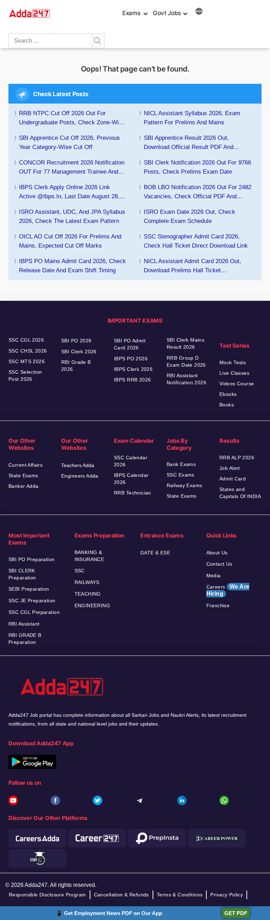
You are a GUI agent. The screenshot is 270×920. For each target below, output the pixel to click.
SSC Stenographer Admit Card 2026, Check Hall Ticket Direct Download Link (196, 241)
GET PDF (235, 913)
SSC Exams (180, 475)
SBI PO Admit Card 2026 (130, 344)
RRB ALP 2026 (236, 457)
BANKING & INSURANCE (89, 555)
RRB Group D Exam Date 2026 (186, 361)
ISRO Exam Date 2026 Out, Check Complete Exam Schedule (189, 216)
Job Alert (229, 468)
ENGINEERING (92, 605)
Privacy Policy (226, 894)
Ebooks (228, 394)
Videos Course (236, 383)
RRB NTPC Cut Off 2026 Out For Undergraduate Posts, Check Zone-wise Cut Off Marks (72, 118)
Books (226, 405)
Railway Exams (184, 485)
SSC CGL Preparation (34, 612)
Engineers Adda (79, 476)
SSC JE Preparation (32, 600)
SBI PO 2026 (76, 340)
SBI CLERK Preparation (22, 574)
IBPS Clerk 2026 (133, 369)
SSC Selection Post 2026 (25, 375)
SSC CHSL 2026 (27, 351)
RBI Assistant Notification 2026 (187, 379)
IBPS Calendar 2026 (131, 478)
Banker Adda (23, 486)
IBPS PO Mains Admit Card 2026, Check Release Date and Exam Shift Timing (72, 266)
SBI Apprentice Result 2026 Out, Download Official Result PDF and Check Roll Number (188, 143)
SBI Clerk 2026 (79, 351)
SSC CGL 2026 (26, 340)
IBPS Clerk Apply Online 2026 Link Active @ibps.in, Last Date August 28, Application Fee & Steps (69, 192)
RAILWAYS (87, 582)
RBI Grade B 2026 (76, 365)
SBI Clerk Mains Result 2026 (185, 343)
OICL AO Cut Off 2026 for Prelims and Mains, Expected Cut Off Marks (70, 241)
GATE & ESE (155, 552)
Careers (228, 590)
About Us (217, 552)
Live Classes (234, 373)
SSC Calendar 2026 (130, 461)
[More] (199, 12)
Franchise (218, 605)
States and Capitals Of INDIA (240, 492)
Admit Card (232, 478)
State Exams (23, 475)
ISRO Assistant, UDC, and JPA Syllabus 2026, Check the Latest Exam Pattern (72, 216)
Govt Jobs (167, 13)
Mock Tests (232, 362)
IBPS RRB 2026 (132, 380)
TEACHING (88, 594)
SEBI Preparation (28, 589)
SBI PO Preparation (31, 559)
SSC (80, 570)
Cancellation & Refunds (121, 894)
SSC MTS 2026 (26, 361)
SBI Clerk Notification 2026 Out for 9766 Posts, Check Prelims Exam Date (197, 167)
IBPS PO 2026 (131, 358)
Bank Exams (181, 464)
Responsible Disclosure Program (47, 894)
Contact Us (219, 564)
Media (213, 575)
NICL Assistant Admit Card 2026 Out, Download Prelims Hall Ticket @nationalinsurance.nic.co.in (192, 266)
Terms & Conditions (180, 894)
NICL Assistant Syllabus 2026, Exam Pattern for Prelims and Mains (192, 118)
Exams (131, 13)
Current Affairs (25, 465)
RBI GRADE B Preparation (24, 638)
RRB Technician (132, 493)
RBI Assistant (23, 624)
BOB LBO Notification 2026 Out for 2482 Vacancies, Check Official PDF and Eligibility (197, 192)
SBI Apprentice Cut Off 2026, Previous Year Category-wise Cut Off (69, 142)
